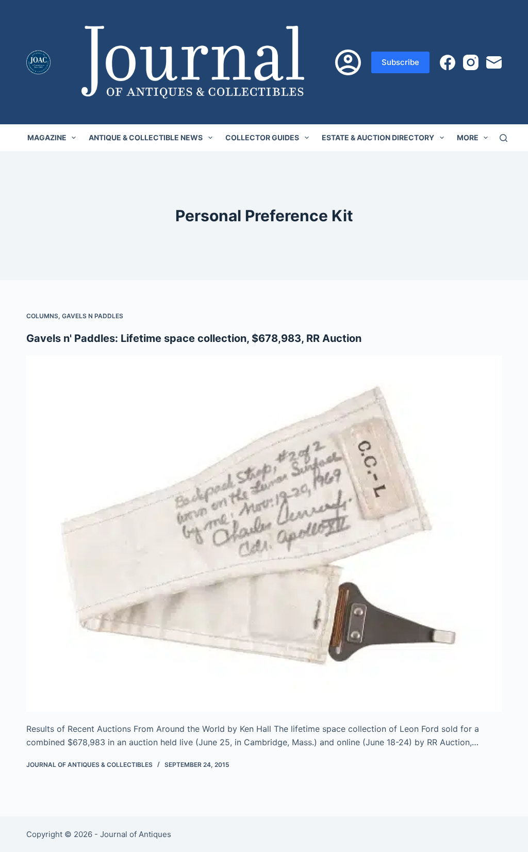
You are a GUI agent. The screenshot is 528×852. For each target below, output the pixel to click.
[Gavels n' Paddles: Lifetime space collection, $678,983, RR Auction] (264, 533)
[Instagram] (470, 62)
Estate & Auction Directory (378, 137)
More (467, 137)
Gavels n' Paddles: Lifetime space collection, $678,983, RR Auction (193, 338)
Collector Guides (262, 137)
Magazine (47, 137)
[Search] (503, 138)
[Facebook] (447, 62)
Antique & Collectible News (146, 137)
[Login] (348, 62)
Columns (42, 316)
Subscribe (400, 62)
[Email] (494, 62)
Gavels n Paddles (92, 316)
